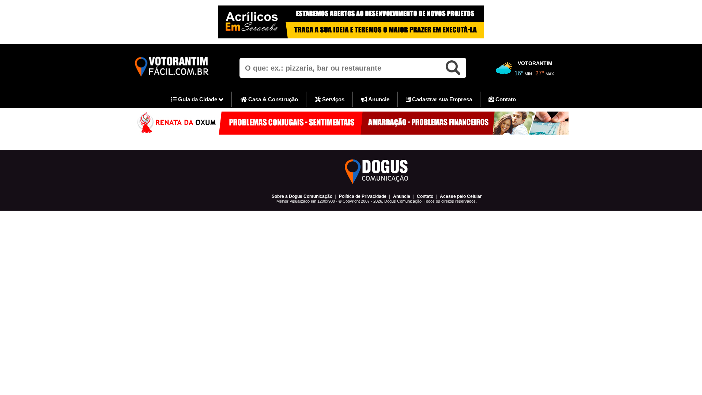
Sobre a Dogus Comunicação (302, 196)
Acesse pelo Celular (461, 196)
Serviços (332, 99)
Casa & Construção (272, 99)
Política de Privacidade (362, 196)
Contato (505, 99)
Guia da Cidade (198, 99)
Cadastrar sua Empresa (441, 99)
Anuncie (378, 99)
